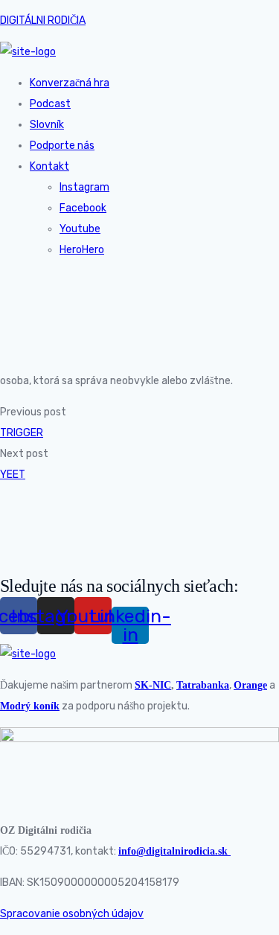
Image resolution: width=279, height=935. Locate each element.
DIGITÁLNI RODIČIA (43, 20)
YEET (12, 474)
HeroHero (82, 249)
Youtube (80, 229)
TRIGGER (21, 433)
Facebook (83, 208)
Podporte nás (62, 145)
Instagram (84, 187)
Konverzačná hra (69, 83)
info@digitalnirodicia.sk (174, 851)
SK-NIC (153, 685)
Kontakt (49, 166)
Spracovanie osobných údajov (72, 913)
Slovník (47, 124)
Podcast (50, 104)
